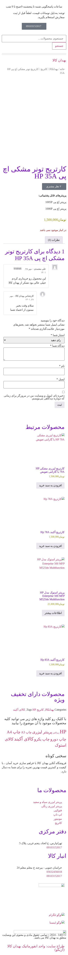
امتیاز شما (58, 335)
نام (62, 366)
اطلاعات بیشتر (53, 612)
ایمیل (60, 379)
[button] (34, 54)
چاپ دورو (58, 739)
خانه (62, 69)
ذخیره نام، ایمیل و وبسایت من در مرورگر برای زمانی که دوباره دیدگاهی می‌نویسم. (34, 397)
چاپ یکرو (42, 739)
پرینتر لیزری (42, 732)
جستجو (59, 45)
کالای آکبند (19, 709)
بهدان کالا (59, 60)
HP (34, 709)
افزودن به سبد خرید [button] (50, 485)
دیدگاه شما (57, 345)
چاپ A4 (13, 732)
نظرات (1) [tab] (54, 239)
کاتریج (44, 69)
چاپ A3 (26, 732)
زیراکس (56, 733)
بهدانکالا (53, 69)
